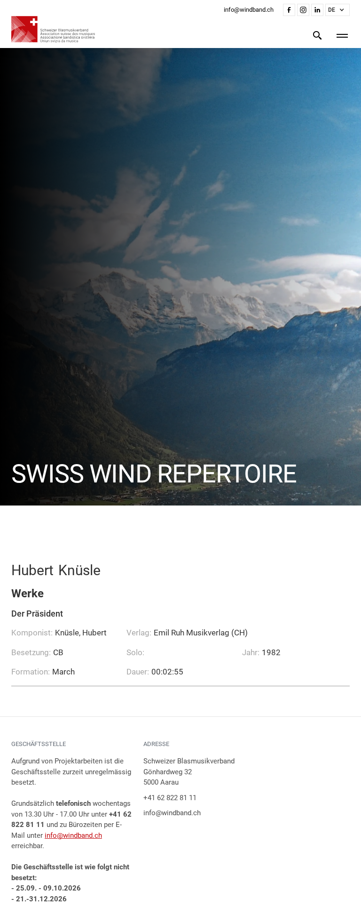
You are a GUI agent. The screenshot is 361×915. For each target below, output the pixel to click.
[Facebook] (289, 10)
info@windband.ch (73, 835)
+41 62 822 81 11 (169, 798)
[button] (337, 10)
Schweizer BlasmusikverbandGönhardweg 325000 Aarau (189, 772)
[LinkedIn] (317, 10)
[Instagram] (303, 10)
